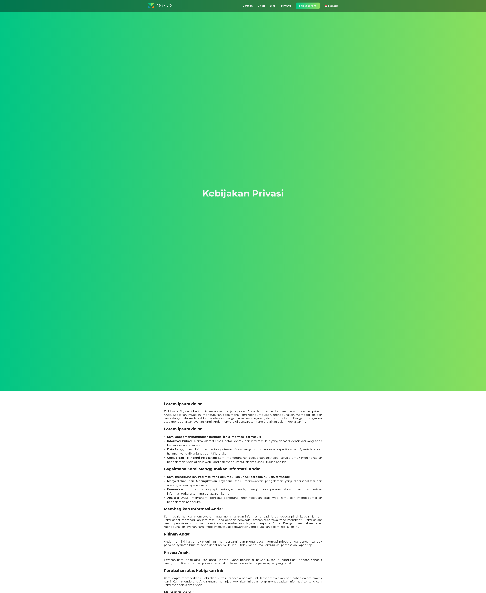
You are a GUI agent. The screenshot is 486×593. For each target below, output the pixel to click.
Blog (273, 5)
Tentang (286, 5)
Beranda (248, 5)
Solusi (261, 5)
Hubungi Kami (307, 5)
